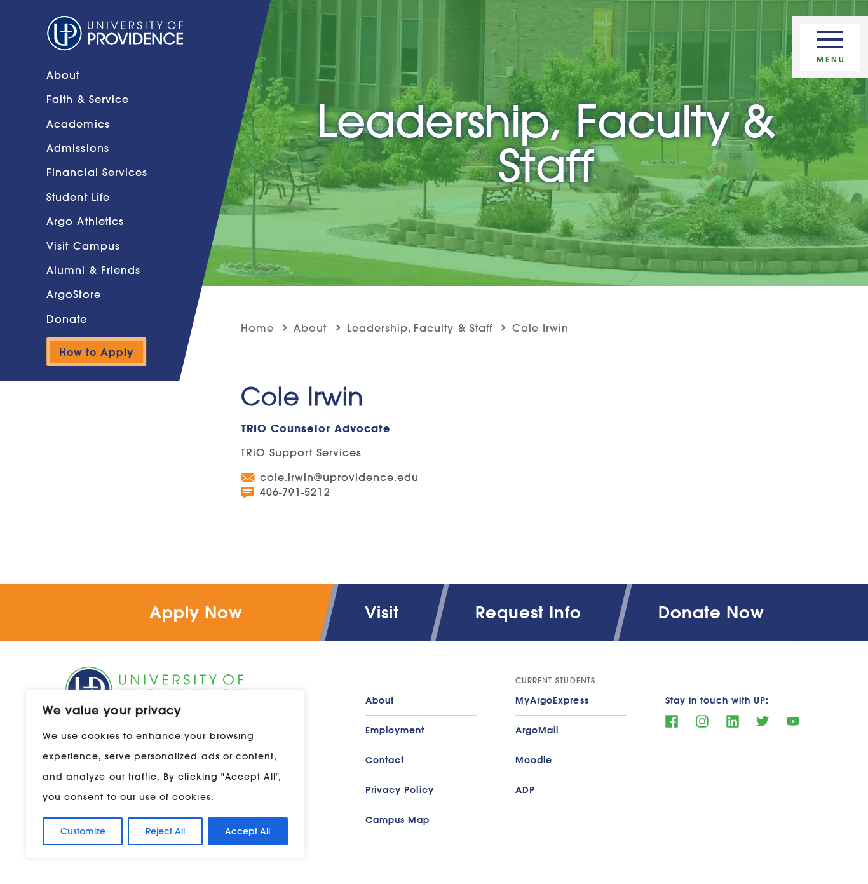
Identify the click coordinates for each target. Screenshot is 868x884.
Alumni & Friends (93, 269)
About (62, 74)
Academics (77, 123)
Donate (66, 318)
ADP (525, 790)
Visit (382, 612)
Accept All (247, 831)
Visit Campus (83, 245)
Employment (395, 730)
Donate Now (711, 612)
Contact (384, 760)
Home (257, 327)
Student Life (78, 196)
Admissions (77, 147)
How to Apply (96, 352)
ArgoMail (537, 730)
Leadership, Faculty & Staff (419, 327)
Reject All (165, 831)
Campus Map (397, 820)
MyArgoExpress (552, 700)
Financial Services (96, 172)
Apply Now (196, 612)
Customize (82, 831)
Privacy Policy (399, 790)
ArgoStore (73, 294)
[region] (165, 774)
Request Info (528, 612)
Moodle (533, 760)
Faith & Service (87, 98)
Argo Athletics (85, 221)
